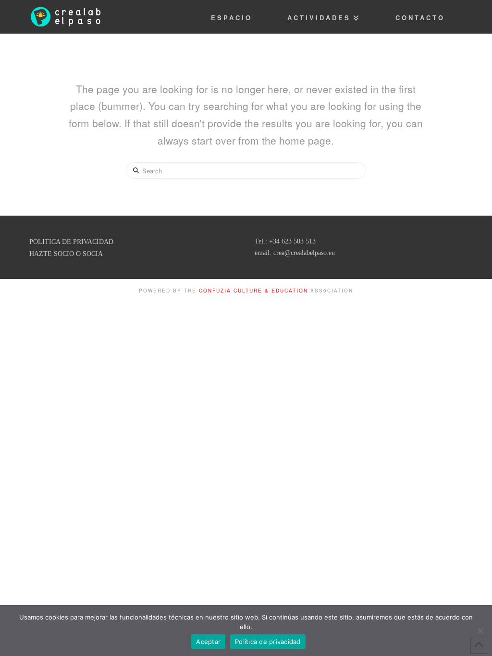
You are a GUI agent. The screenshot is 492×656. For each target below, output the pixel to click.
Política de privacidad (268, 641)
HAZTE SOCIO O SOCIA (66, 253)
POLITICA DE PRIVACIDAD (71, 241)
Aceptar (208, 641)
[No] (480, 630)
